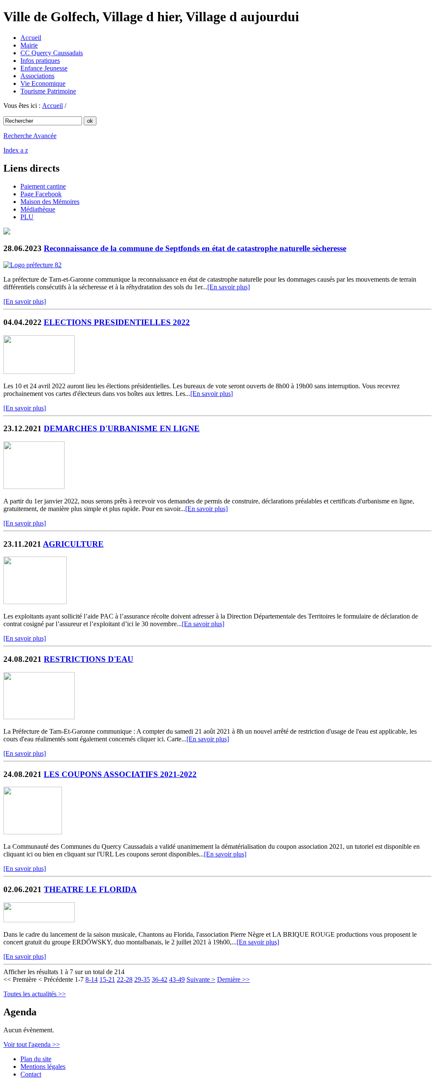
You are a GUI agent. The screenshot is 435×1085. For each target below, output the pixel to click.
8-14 (91, 979)
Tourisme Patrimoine (48, 91)
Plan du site (35, 1058)
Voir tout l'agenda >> (31, 1044)
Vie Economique (42, 83)
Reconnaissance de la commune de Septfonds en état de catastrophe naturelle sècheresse (195, 248)
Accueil (30, 37)
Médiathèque (37, 209)
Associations (37, 75)
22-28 (125, 979)
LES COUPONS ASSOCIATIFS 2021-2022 (120, 774)
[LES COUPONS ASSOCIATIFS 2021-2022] (32, 832)
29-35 (142, 979)
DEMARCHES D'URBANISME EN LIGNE (122, 428)
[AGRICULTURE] (35, 601)
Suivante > (200, 979)
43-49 (177, 979)
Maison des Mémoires (49, 201)
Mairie (29, 45)
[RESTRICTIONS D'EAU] (39, 717)
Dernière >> (233, 979)
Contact (30, 1074)
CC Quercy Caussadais (51, 53)
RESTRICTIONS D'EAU (88, 659)
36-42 (159, 979)
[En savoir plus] (228, 287)
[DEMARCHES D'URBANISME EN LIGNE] (34, 486)
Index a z (15, 150)
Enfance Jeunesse (44, 68)
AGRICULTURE (73, 544)
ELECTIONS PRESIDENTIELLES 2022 (117, 322)
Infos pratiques (40, 60)
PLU (27, 216)
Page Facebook (41, 194)
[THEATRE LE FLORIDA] (39, 920)
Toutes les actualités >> (34, 993)
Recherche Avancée (29, 135)
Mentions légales (42, 1066)
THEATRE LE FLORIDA (90, 889)
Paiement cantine (43, 186)
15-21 (107, 979)
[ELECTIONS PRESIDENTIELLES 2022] (39, 371)
